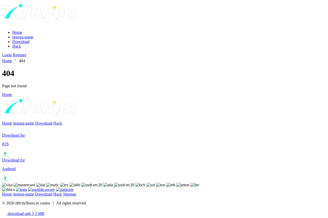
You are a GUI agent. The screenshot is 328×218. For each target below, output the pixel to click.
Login (7, 55)
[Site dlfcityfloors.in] (40, 23)
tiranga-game (22, 37)
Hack (16, 46)
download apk (25, 213)
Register (19, 55)
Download (20, 41)
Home (17, 32)
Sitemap (69, 194)
